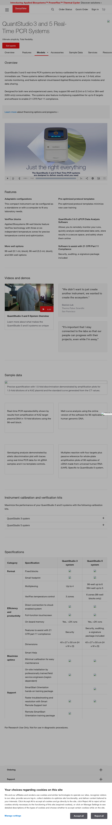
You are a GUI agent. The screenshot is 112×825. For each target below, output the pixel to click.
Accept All (79, 816)
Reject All (99, 816)
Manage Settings (13, 815)
